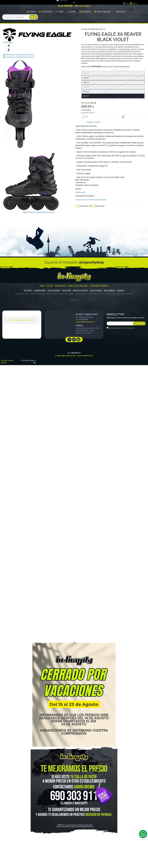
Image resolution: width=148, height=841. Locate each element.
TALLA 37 (86, 78)
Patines (78, 200)
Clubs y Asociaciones (77, 286)
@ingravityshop (91, 262)
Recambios (109, 290)
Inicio (42, 286)
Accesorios (96, 290)
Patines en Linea (87, 200)
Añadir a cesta (93, 122)
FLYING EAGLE (80, 192)
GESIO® (4, 363)
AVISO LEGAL (80, 294)
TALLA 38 (86, 82)
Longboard (40, 290)
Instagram (74, 339)
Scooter (66, 290)
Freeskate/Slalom (100, 200)
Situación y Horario (98, 286)
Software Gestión (7, 360)
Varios (120, 290)
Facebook (69, 339)
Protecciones (80, 290)
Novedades (60, 286)
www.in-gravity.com (85, 355)
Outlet (50, 286)
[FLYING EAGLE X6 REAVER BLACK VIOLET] (39, 212)
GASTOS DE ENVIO (22, 294)
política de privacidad (127, 328)
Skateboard (53, 290)
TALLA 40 (86, 91)
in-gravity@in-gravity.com (85, 322)
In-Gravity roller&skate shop (21, 320)
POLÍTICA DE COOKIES (95, 294)
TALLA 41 (86, 96)
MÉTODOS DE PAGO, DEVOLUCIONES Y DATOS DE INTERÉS (52, 294)
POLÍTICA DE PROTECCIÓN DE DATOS (119, 294)
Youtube (78, 339)
